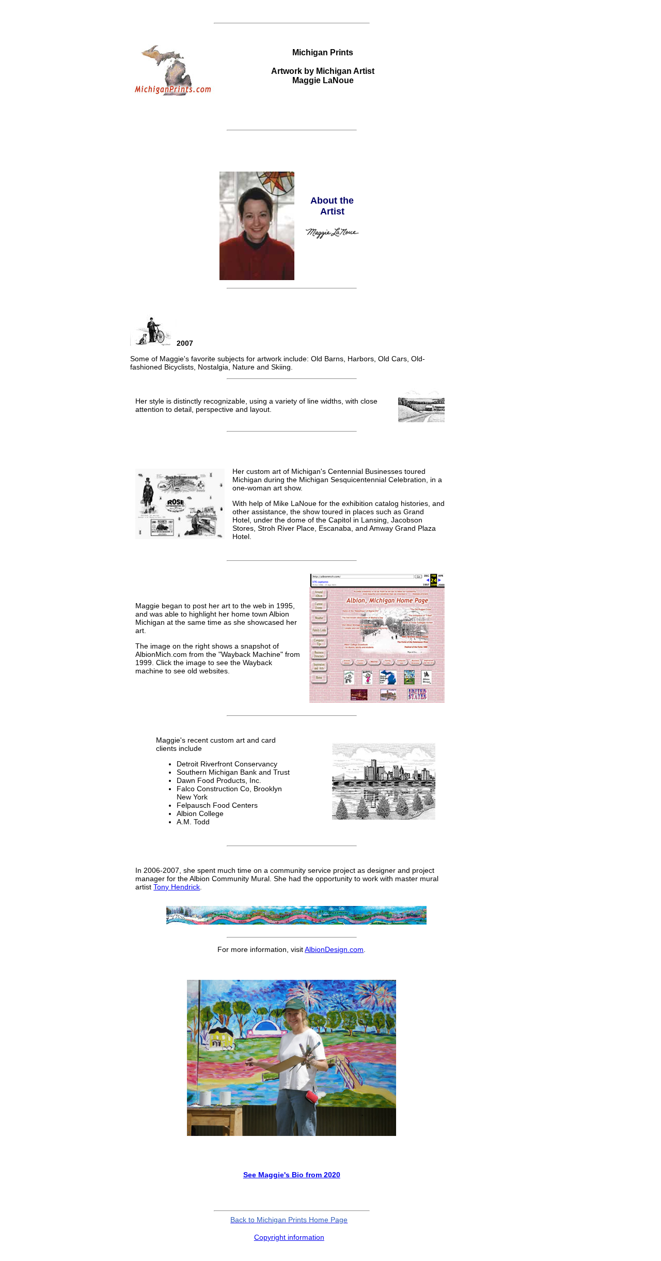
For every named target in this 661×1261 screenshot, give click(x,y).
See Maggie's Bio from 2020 (291, 1175)
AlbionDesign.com (334, 949)
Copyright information (289, 1237)
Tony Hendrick (176, 887)
